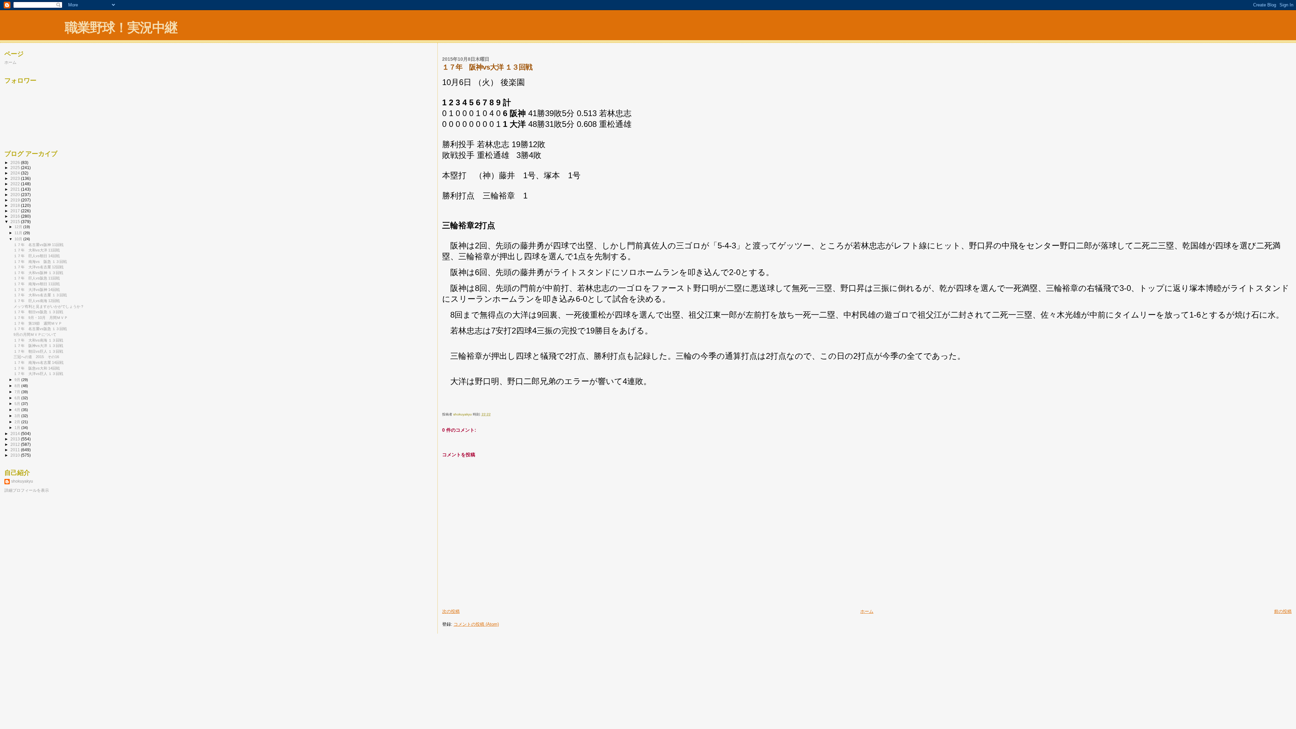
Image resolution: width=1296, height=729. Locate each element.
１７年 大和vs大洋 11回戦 (37, 250)
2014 (15, 433)
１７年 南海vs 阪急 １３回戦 (40, 262)
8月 (18, 386)
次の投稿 (451, 611)
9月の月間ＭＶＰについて (35, 334)
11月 (19, 233)
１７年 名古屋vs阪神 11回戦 (38, 245)
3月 (18, 416)
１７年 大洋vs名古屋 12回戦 (38, 267)
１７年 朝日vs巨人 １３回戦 (38, 351)
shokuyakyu (22, 481)
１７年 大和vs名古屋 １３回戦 (40, 295)
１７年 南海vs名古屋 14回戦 (38, 362)
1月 (18, 428)
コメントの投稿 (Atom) (476, 624)
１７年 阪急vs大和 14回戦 (37, 368)
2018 (15, 205)
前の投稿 (1283, 611)
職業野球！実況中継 (121, 27)
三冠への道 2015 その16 (36, 357)
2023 (15, 178)
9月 (18, 380)
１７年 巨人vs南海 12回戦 (37, 301)
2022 (15, 184)
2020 (15, 194)
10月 (19, 239)
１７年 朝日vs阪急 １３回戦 (38, 312)
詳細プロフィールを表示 (26, 490)
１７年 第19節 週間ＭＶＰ (38, 323)
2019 (15, 200)
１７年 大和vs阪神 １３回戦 (38, 273)
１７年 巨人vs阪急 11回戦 (37, 278)
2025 (15, 167)
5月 (18, 404)
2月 (18, 422)
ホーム (866, 611)
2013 (15, 439)
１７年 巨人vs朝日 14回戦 (37, 256)
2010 (15, 455)
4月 (18, 410)
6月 (18, 398)
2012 (15, 444)
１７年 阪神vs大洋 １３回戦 (38, 346)
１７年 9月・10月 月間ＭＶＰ (41, 318)
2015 (15, 221)
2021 (15, 189)
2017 (15, 211)
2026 (15, 162)
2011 (15, 450)
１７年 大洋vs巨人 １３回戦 (38, 374)
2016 (15, 216)
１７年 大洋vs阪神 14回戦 (37, 290)
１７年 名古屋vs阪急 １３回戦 (40, 329)
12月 (19, 227)
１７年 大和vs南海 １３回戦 (38, 340)
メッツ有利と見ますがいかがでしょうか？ (49, 306)
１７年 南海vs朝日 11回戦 (37, 284)
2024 (15, 173)
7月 (18, 392)
